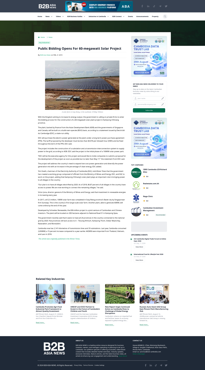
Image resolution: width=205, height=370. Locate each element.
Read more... (40, 322)
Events (130, 16)
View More (139, 247)
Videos (58, 16)
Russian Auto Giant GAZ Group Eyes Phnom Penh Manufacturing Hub (154, 309)
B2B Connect (117, 16)
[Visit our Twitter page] (166, 6)
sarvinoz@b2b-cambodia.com (150, 352)
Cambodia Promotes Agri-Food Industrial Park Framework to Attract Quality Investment (49, 309)
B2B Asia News (45, 55)
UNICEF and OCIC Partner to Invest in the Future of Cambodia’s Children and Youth (85, 309)
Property (155, 16)
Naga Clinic (148, 196)
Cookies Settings (99, 365)
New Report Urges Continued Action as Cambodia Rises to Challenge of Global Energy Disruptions (117, 310)
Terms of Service (88, 365)
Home (40, 16)
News (47, 16)
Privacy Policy (78, 365)
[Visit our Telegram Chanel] (160, 6)
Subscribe (149, 110)
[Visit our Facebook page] (142, 6)
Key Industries (44, 43)
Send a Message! (139, 354)
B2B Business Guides (74, 16)
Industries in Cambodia (97, 16)
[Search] (165, 16)
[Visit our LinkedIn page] (148, 6)
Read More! (123, 356)
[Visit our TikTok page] (154, 6)
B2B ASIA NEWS (50, 365)
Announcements (142, 16)
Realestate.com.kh (151, 183)
